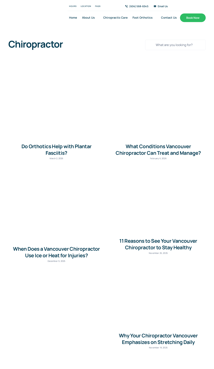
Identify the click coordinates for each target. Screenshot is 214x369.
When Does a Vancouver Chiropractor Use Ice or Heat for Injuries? (56, 252)
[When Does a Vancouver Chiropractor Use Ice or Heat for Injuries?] (56, 205)
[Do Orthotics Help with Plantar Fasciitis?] (56, 107)
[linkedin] (201, 6)
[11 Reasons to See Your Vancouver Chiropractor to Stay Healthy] (158, 201)
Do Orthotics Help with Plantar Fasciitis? (56, 149)
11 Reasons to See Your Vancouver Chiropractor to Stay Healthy (158, 244)
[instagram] (191, 6)
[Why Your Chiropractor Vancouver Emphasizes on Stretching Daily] (158, 296)
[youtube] (196, 6)
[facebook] (181, 6)
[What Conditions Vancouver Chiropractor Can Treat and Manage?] (158, 107)
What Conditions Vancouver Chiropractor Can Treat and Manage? (158, 149)
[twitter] (186, 6)
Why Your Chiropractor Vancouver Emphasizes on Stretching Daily (158, 339)
